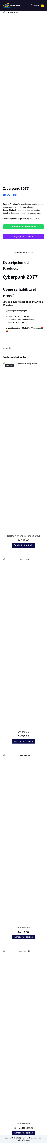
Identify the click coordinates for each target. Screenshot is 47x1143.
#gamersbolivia (28, 319)
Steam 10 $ (23, 731)
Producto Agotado (23, 545)
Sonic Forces (23, 927)
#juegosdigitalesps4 (21, 316)
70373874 (35, 219)
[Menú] (42, 5)
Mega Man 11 (23, 1123)
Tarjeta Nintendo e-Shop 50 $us (23, 535)
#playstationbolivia (13, 319)
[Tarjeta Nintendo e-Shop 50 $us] (23, 447)
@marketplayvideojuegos (16, 311)
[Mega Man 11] (23, 1034)
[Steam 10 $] (23, 643)
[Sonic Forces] (23, 839)
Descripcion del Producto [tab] (23, 252)
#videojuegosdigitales (15, 322)
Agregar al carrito (23, 236)
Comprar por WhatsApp (23, 226)
